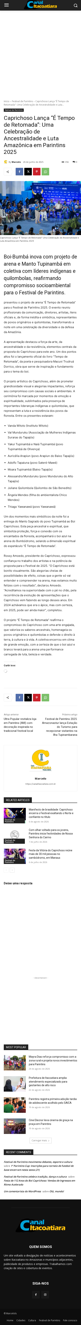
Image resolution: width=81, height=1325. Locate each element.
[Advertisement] (40, 53)
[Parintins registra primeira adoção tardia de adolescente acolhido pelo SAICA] (15, 1105)
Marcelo (16, 161)
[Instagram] (45, 1294)
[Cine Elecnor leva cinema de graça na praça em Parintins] (15, 1126)
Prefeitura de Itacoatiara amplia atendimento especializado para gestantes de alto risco (48, 1081)
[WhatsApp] (45, 171)
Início (6, 101)
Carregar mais (39, 1140)
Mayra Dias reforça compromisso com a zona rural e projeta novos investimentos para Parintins (53, 1060)
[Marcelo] (6, 162)
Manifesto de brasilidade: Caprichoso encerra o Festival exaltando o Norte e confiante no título (51, 813)
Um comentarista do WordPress (22, 1191)
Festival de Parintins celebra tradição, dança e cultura (35, 1176)
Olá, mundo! (56, 1191)
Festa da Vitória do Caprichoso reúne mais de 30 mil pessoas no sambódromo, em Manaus (50, 854)
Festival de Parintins (22, 101)
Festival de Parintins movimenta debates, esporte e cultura (38, 1162)
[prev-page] (6, 870)
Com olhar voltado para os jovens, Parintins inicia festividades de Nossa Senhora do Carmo (51, 833)
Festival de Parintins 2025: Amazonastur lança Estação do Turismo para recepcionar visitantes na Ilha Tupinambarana (59, 727)
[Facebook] (19, 171)
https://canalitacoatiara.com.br (40, 784)
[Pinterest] (36, 171)
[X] (28, 171)
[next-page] (12, 870)
